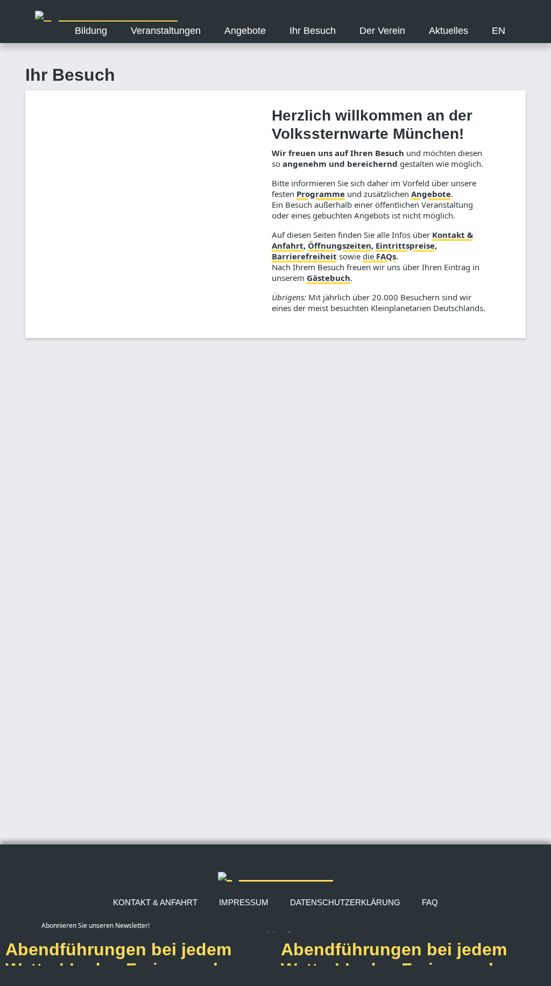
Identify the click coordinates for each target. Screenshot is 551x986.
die (379, 256)
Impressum (244, 902)
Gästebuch (328, 277)
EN (498, 30)
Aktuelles (448, 30)
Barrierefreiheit (304, 256)
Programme (320, 193)
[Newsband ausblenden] (539, 920)
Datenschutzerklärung (345, 902)
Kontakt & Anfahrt (155, 902)
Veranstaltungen (166, 30)
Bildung (91, 30)
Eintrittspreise (405, 245)
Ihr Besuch (312, 30)
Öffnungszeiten (339, 245)
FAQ (430, 902)
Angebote (245, 30)
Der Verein (382, 30)
